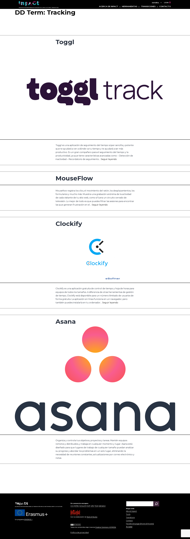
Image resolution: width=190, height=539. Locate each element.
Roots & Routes (92, 517)
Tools (128, 514)
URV (92, 506)
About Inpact (131, 511)
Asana (66, 321)
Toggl (65, 42)
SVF (88, 506)
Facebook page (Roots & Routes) (140, 524)
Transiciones (148, 6)
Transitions (130, 517)
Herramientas (129, 6)
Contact (129, 521)
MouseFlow (74, 178)
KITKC (76, 506)
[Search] (156, 503)
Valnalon (102, 506)
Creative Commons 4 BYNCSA (105, 527)
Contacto (165, 6)
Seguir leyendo (109, 159)
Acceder (129, 527)
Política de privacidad (79, 532)
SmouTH (83, 506)
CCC (72, 506)
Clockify (69, 223)
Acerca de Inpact (108, 6)
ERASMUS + (28, 519)
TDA (96, 506)
